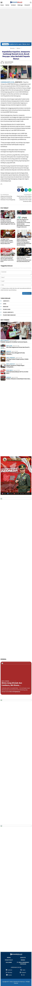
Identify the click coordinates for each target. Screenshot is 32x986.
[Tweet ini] (22, 190)
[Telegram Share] (26, 190)
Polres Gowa (6, 309)
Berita (2, 340)
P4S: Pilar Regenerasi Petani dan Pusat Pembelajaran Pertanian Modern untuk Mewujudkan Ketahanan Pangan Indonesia (23, 223)
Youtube (10, 975)
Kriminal (7, 681)
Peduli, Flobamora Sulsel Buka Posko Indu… (18, 379)
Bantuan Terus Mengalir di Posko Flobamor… (15, 353)
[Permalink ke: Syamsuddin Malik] (2, 62)
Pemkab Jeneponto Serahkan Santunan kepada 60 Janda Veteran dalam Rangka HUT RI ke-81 (8, 222)
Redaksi (23, 960)
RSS (24, 975)
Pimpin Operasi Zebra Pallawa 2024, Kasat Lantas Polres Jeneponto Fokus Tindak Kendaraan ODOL (24, 198)
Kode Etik (23, 957)
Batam (7, 370)
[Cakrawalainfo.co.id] (16, 2)
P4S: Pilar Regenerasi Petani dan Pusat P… (18, 347)
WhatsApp (10, 972)
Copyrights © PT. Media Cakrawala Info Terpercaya (13, 981)
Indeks (9, 957)
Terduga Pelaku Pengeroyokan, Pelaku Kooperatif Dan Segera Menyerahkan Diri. (7, 241)
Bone (11, 345)
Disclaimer (9, 962)
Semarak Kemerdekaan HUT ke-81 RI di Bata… (17, 372)
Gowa (4, 303)
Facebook (10, 970)
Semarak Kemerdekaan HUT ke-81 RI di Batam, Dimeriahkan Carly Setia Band (7, 259)
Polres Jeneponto (8, 312)
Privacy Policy (9, 960)
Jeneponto (6, 301)
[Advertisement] (16, 26)
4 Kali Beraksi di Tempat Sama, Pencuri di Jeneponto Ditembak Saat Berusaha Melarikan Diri (24, 259)
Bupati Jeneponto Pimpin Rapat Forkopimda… (15, 366)
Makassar (5, 306)
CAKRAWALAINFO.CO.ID (7, 82)
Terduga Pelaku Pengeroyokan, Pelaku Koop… (17, 359)
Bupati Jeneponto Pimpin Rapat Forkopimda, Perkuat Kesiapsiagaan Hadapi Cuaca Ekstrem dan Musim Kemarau (24, 242)
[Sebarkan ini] (18, 190)
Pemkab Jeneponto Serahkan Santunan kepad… (14, 342)
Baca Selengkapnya (15, 691)
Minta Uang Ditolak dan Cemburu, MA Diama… (12, 684)
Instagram (23, 972)
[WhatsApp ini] (29, 190)
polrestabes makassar (9, 315)
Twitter (23, 970)
